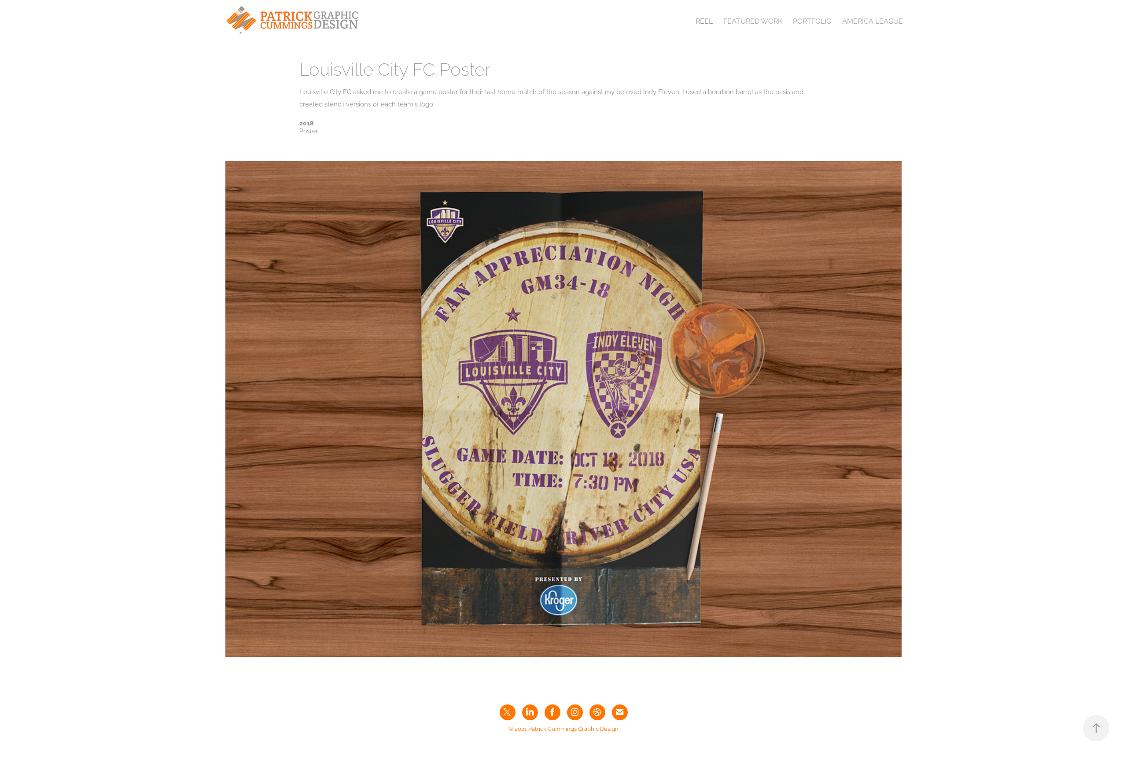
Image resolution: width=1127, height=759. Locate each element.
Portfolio (812, 21)
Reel (704, 21)
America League (872, 21)
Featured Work (752, 21)
